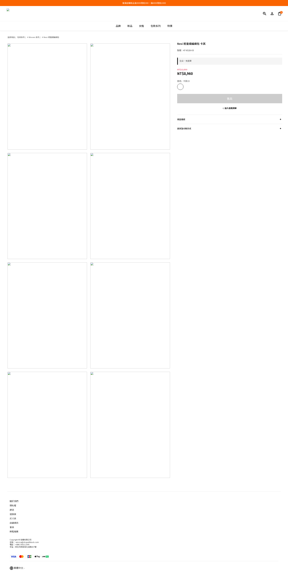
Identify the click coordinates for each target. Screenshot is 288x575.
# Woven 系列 (33, 37)
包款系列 (21, 37)
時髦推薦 (14, 531)
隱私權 (13, 505)
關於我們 (14, 501)
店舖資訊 (14, 522)
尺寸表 (13, 518)
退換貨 (13, 514)
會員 (12, 527)
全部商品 (11, 37)
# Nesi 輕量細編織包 (50, 37)
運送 (12, 509)
